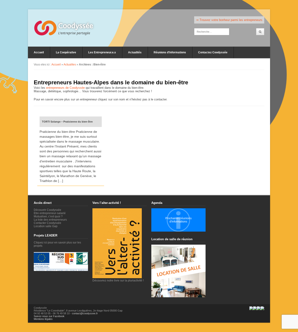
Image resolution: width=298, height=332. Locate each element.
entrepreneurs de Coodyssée (65, 87)
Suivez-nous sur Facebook (49, 316)
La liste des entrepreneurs (50, 219)
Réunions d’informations (170, 52)
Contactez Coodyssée (212, 52)
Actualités (135, 52)
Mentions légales (43, 319)
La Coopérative (66, 52)
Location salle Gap (46, 226)
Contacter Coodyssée (47, 223)
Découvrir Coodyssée (47, 210)
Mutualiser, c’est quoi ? (48, 216)
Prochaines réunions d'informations (178, 220)
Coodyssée (75, 26)
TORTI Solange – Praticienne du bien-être (67, 121)
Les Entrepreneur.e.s (102, 52)
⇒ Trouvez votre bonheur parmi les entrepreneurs (229, 20)
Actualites (70, 64)
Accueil (39, 52)
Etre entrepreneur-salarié (50, 213)
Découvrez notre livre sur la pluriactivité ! (118, 280)
